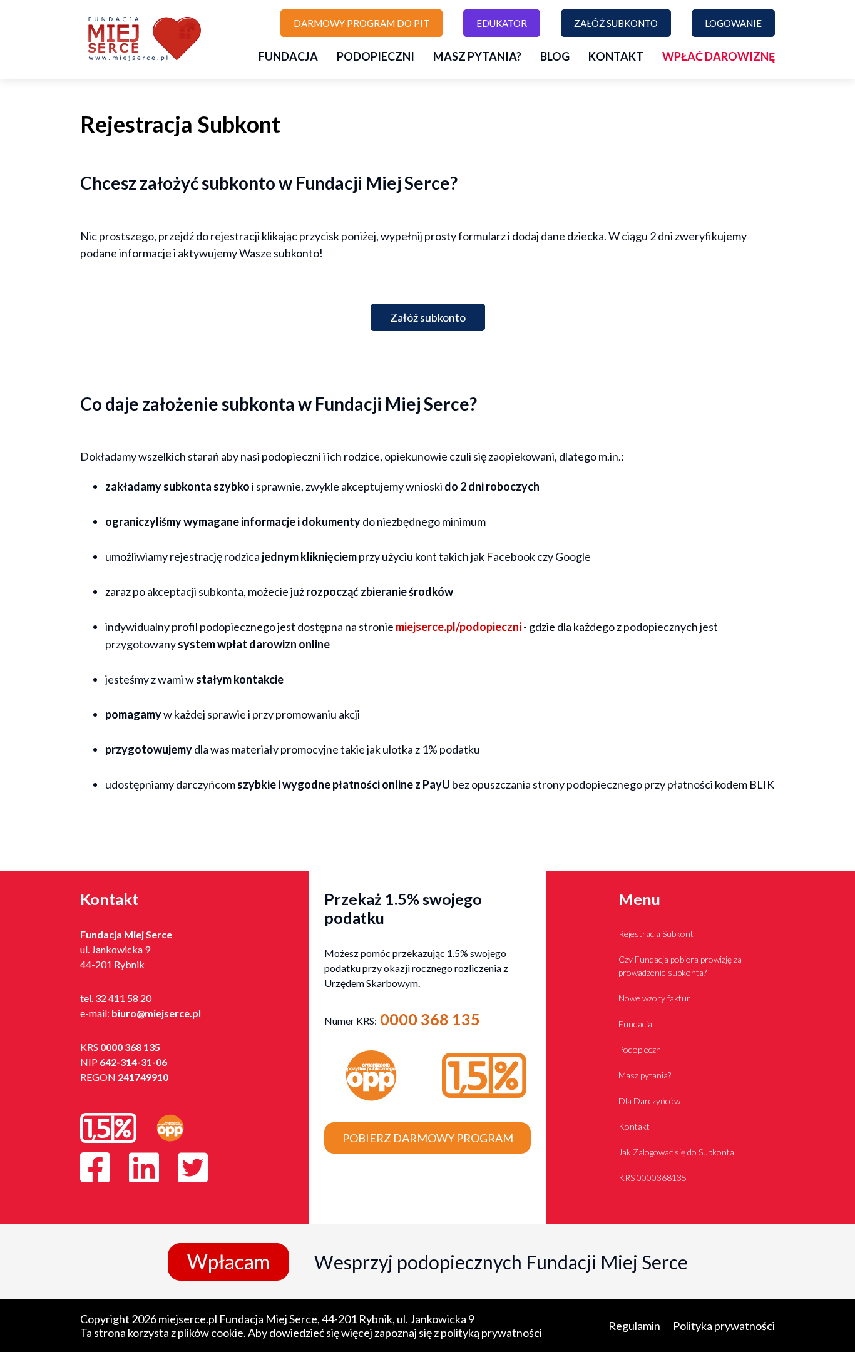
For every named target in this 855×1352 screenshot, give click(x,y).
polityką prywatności (491, 1332)
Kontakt (615, 56)
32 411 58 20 (123, 998)
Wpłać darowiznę (718, 56)
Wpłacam (228, 1261)
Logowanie (733, 23)
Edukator (501, 23)
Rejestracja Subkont (656, 933)
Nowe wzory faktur (654, 998)
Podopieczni (375, 56)
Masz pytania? (477, 56)
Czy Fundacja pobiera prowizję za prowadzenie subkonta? (680, 966)
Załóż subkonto (616, 23)
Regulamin (634, 1326)
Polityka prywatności (724, 1326)
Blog (555, 56)
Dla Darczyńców (649, 1100)
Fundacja (288, 56)
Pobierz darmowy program (427, 1138)
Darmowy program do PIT (361, 23)
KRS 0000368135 (652, 1177)
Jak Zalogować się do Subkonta (676, 1152)
